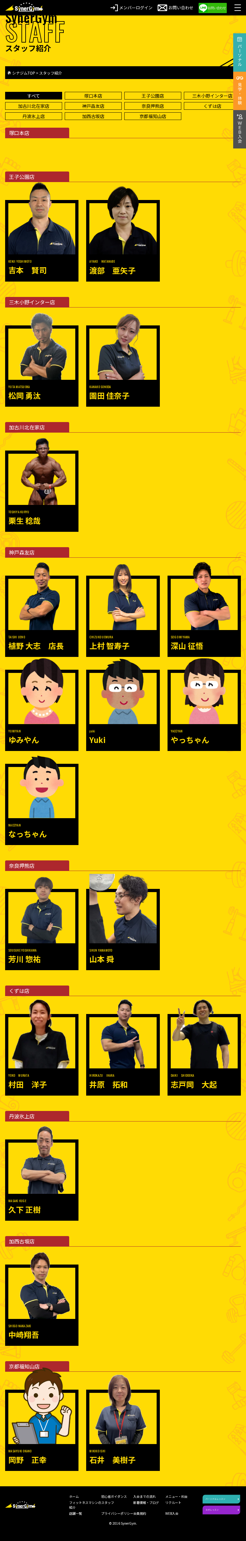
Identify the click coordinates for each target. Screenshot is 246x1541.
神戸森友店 (93, 106)
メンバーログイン (135, 7)
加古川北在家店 (33, 106)
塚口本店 (93, 95)
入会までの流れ (144, 1496)
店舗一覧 (75, 1513)
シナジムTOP (23, 73)
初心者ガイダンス (114, 1496)
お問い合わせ (180, 7)
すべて (33, 95)
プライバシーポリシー (117, 1513)
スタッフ (107, 1502)
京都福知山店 (152, 116)
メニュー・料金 (176, 1496)
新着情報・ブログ (146, 1502)
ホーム (74, 1496)
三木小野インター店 (212, 95)
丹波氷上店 (33, 116)
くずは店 (212, 106)
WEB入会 (171, 1513)
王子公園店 (153, 95)
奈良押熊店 (153, 106)
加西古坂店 (93, 116)
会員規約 (139, 1513)
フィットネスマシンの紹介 (85, 1505)
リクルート (173, 1502)
